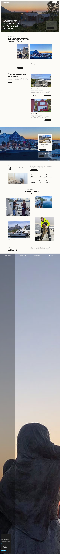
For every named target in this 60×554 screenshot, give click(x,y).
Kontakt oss (42, 2)
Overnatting (32, 2)
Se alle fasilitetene (33, 170)
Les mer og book (47, 95)
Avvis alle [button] (8, 550)
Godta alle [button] (3, 550)
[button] (50, 80)
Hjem (27, 2)
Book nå (54, 2)
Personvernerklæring (4, 542)
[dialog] (6, 543)
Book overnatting (50, 28)
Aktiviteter (37, 2)
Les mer (10, 82)
